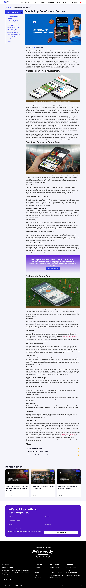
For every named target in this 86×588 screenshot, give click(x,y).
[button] (21, 12)
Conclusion (10, 38)
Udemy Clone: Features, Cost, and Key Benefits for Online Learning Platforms (17, 488)
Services (27, 2)
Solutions (35, 2)
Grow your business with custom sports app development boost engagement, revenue (13, 30)
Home (21, 2)
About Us (43, 2)
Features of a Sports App (14, 34)
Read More (9, 493)
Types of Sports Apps (13, 36)
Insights (58, 2)
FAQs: (9, 41)
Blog (11, 7)
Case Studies (50, 2)
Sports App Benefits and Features (13, 17)
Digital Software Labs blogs (69, 434)
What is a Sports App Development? (13, 21)
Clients (64, 2)
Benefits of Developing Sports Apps (13, 24)
